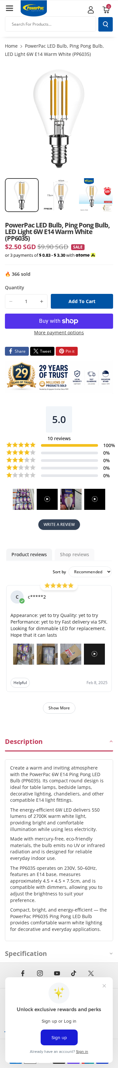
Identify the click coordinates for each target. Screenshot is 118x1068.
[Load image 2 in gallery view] (59, 195)
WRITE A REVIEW (59, 524)
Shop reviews (74, 554)
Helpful (20, 682)
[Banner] (59, 377)
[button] (9, 8)
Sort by (59, 572)
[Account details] (91, 10)
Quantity (14, 287)
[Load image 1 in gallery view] (22, 195)
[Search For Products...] (105, 24)
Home (11, 46)
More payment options (59, 332)
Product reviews (29, 554)
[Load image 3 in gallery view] (96, 195)
